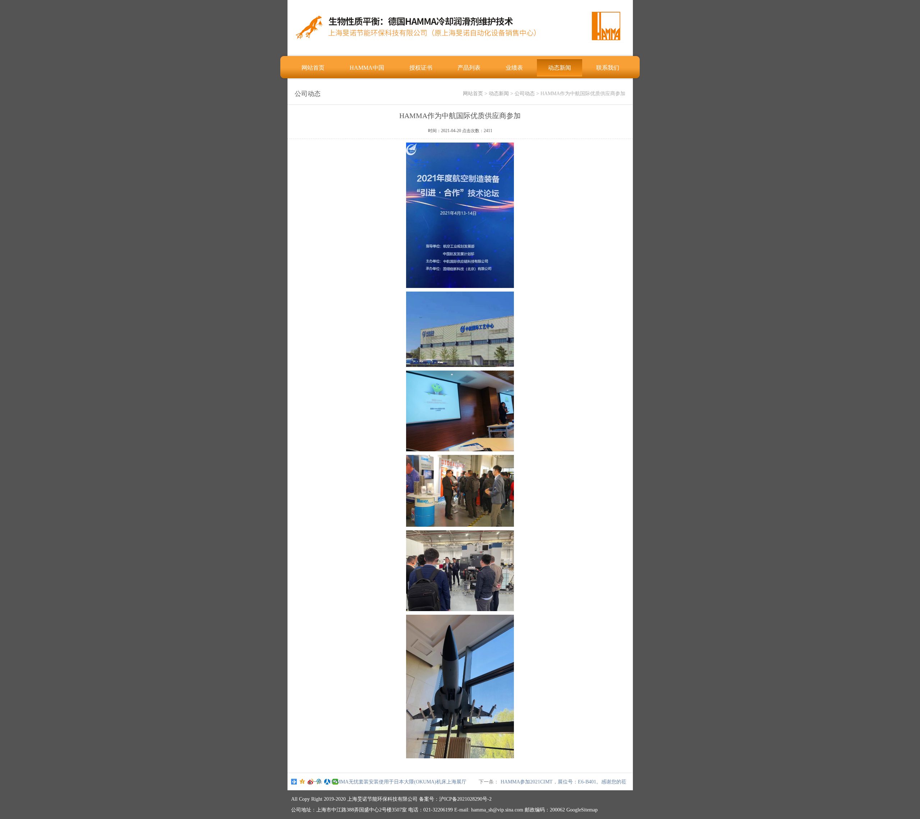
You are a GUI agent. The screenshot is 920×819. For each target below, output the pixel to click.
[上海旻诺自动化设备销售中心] (460, 48)
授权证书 (420, 68)
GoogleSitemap (582, 810)
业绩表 (514, 68)
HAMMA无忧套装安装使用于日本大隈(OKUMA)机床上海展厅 (397, 782)
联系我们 (607, 68)
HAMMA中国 (367, 68)
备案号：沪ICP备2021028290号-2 (455, 799)
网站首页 (313, 68)
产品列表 (468, 68)
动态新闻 (559, 68)
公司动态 (525, 93)
